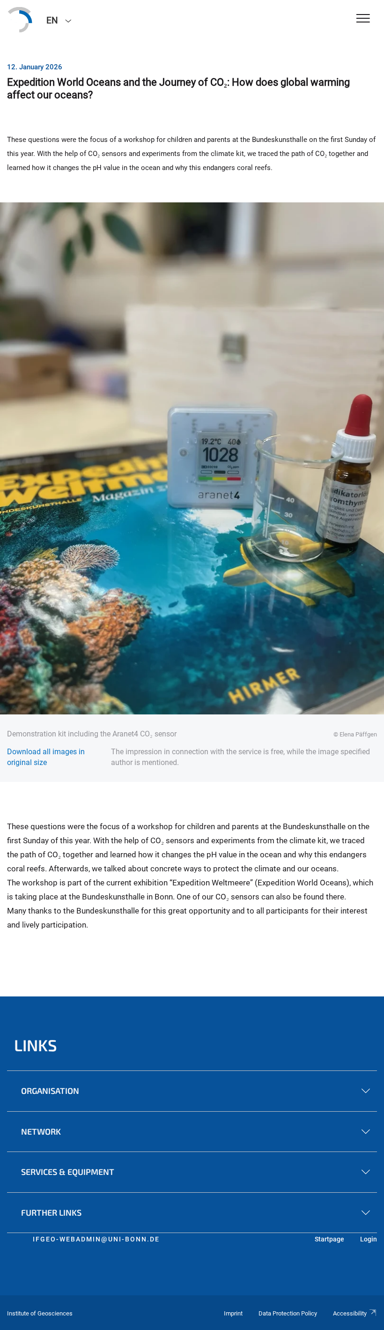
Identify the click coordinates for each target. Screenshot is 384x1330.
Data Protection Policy (287, 1313)
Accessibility (350, 1313)
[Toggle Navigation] (363, 19)
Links (35, 1045)
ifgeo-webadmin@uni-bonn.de (96, 1239)
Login (368, 1239)
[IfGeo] (19, 19)
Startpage (329, 1239)
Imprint (233, 1313)
